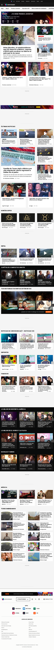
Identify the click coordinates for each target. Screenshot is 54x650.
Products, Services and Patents (34, 633)
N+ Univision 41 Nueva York (41, 161)
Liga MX (40, 40)
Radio (38, 1)
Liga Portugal (5, 205)
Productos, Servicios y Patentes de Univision (9, 635)
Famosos (27, 1)
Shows (22, 1)
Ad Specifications (4, 629)
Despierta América (4, 426)
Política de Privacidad (5, 622)
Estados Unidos (44, 519)
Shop (42, 1)
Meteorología (16, 519)
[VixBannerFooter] (27, 594)
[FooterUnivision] (7, 599)
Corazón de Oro (5, 284)
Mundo (3, 263)
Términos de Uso (4, 623)
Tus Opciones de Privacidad (6, 638)
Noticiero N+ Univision (23, 144)
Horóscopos (5, 227)
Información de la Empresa (6, 625)
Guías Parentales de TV (33, 631)
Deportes (33, 1)
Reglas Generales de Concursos (34, 635)
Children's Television (32, 636)
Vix (13, 1)
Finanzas (40, 58)
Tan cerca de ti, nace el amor (42, 284)
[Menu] (2, 5)
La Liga (31, 205)
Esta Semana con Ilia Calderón (6, 143)
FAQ (2, 631)
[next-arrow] (52, 137)
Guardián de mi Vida (24, 284)
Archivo (2, 627)
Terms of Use (31, 623)
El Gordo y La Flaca (5, 447)
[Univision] (10, 5)
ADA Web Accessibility (33, 625)
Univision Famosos (33, 85)
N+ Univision (23, 263)
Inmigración (6, 58)
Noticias (18, 1)
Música (3, 504)
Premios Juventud (6, 85)
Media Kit (30, 629)
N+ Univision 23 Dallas (8, 178)
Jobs (29, 627)
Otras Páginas (21, 599)
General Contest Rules (5, 636)
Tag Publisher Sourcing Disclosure (7, 633)
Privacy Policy (31, 622)
